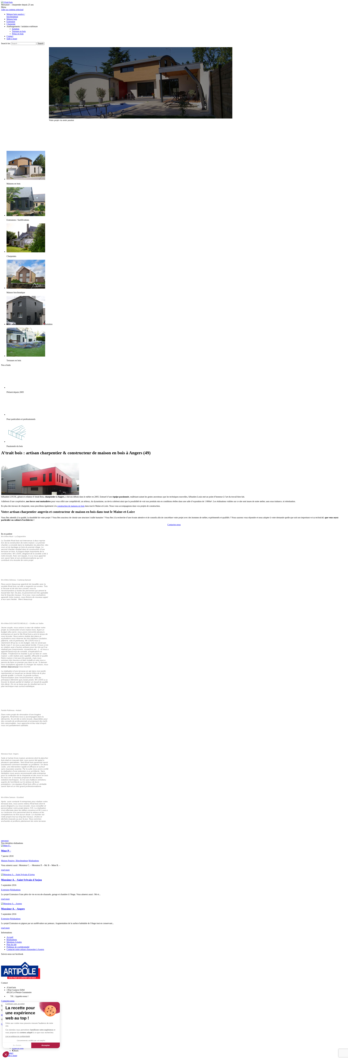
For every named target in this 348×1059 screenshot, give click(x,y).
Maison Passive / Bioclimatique (14, 861)
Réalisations (34, 861)
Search (40, 44)
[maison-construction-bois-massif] (140, 118)
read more (5, 870)
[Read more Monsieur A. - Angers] (11, 903)
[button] (5, 1054)
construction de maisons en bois (70, 506)
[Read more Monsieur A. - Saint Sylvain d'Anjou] (18, 874)
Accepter (45, 1045)
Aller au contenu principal (12, 9)
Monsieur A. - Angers (13, 908)
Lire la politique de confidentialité (17, 1036)
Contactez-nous (174, 524)
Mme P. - (6, 850)
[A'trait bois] (7, 2)
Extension (5, 890)
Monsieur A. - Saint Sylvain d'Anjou (21, 879)
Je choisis (17, 1045)
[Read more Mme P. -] (6, 845)
